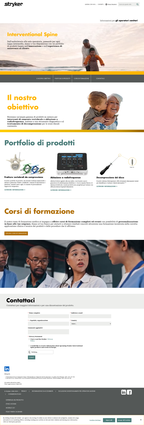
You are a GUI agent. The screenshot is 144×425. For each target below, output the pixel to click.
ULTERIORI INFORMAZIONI (14, 190)
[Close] (141, 420)
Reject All (109, 420)
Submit (31, 357)
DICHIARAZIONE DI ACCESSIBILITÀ (42, 391)
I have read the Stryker (41, 340)
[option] (72, 61)
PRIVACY (24, 391)
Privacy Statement (35, 336)
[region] (72, 420)
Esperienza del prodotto (15, 400)
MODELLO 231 (10, 408)
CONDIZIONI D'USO (14, 394)
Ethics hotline (11, 404)
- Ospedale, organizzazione (38, 320)
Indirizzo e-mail (76, 313)
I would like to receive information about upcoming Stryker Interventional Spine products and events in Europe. (56, 346)
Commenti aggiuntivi (35, 328)
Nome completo (34, 313)
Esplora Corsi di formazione (16, 233)
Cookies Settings (95, 420)
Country (73, 320)
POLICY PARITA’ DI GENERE (14, 412)
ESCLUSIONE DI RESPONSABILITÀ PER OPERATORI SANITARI (76, 391)
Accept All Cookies (124, 420)
